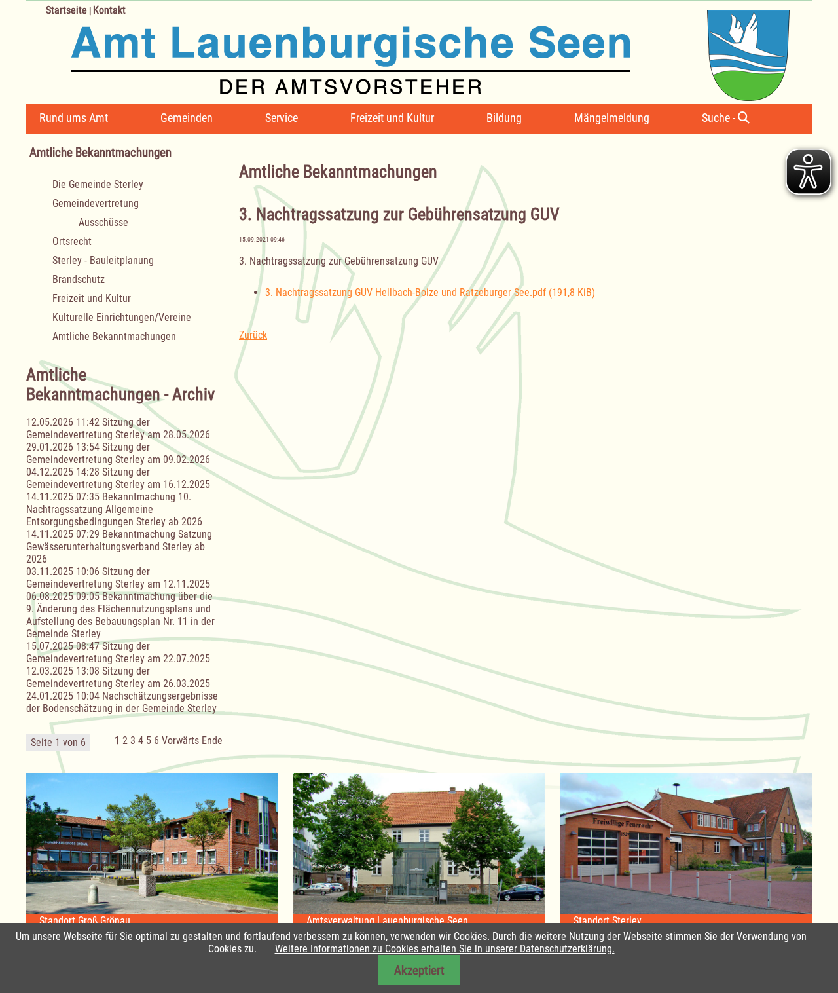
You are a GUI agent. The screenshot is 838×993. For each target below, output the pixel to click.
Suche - (720, 117)
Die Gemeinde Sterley (97, 184)
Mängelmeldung (611, 117)
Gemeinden (186, 117)
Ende (212, 740)
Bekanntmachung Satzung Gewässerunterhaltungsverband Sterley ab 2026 (119, 546)
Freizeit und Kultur (392, 117)
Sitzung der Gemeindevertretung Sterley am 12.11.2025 (118, 577)
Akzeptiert (419, 970)
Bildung (504, 117)
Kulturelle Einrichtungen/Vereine (121, 317)
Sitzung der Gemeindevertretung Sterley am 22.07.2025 (118, 652)
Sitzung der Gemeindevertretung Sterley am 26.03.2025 (118, 677)
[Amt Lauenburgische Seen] (408, 51)
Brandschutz (78, 279)
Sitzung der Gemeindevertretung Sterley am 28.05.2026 (118, 428)
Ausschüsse (103, 222)
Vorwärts (180, 740)
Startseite (66, 10)
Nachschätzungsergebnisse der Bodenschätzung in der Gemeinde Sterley (122, 702)
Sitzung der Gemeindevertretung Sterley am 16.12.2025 (118, 478)
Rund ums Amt (73, 117)
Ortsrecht (72, 241)
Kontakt (109, 10)
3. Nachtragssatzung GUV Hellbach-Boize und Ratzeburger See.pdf (430, 292)
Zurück (253, 335)
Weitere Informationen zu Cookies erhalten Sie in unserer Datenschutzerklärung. (445, 949)
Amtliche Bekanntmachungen (114, 336)
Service (281, 117)
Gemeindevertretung (95, 203)
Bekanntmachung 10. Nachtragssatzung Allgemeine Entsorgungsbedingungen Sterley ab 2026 (114, 509)
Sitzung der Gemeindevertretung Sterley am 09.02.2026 (118, 453)
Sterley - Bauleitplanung (103, 260)
